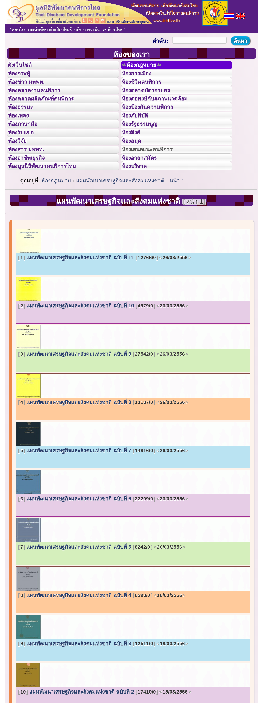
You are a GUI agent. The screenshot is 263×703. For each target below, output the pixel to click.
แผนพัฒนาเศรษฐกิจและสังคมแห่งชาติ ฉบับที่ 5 (101, 587)
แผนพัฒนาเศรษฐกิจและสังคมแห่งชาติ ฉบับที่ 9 (102, 394)
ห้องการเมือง (140, 78)
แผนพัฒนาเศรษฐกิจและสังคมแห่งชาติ (120, 221)
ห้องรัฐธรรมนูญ (144, 147)
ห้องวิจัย (21, 170)
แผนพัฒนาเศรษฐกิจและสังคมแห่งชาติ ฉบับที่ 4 (101, 635)
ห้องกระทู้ (22, 78)
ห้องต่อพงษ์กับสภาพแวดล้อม (162, 112)
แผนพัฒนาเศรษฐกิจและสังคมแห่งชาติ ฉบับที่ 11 (104, 297)
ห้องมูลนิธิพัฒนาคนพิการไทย (50, 204)
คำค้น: (160, 41)
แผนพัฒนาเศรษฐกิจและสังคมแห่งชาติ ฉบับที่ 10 (102, 346)
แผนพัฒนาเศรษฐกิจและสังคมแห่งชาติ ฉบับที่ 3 (102, 683)
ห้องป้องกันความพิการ (153, 124)
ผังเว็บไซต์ (24, 66)
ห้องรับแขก (25, 158)
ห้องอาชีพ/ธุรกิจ (31, 193)
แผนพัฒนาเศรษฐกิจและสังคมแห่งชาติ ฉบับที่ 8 (102, 442)
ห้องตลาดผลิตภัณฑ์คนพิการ (48, 112)
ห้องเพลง (22, 135)
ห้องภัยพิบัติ (139, 135)
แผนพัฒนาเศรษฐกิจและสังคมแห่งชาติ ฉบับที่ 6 (102, 539)
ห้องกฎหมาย (147, 66)
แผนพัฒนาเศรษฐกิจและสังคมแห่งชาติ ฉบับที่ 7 (102, 490)
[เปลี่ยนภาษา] (229, 15)
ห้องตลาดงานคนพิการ (40, 101)
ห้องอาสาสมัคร (144, 193)
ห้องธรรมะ (24, 124)
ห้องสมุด (134, 170)
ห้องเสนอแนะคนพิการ (153, 181)
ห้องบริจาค (138, 204)
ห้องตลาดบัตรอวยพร (151, 101)
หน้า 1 (177, 221)
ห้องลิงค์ (134, 158)
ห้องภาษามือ (27, 147)
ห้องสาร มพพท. (31, 181)
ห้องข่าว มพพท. (31, 89)
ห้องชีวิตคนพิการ (146, 89)
